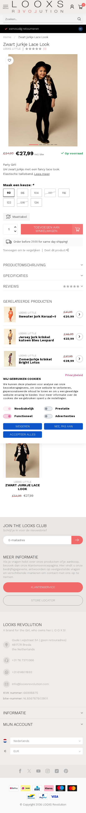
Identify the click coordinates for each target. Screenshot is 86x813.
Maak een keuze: (18, 185)
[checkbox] (7, 409)
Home (7, 37)
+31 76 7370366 (23, 660)
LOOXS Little (12, 49)
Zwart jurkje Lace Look (33, 37)
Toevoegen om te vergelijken (21, 250)
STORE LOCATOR (43, 600)
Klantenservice (43, 587)
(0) (44, 48)
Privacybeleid (74, 374)
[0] (80, 7)
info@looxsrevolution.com (30, 684)
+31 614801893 (22, 672)
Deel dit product (55, 250)
